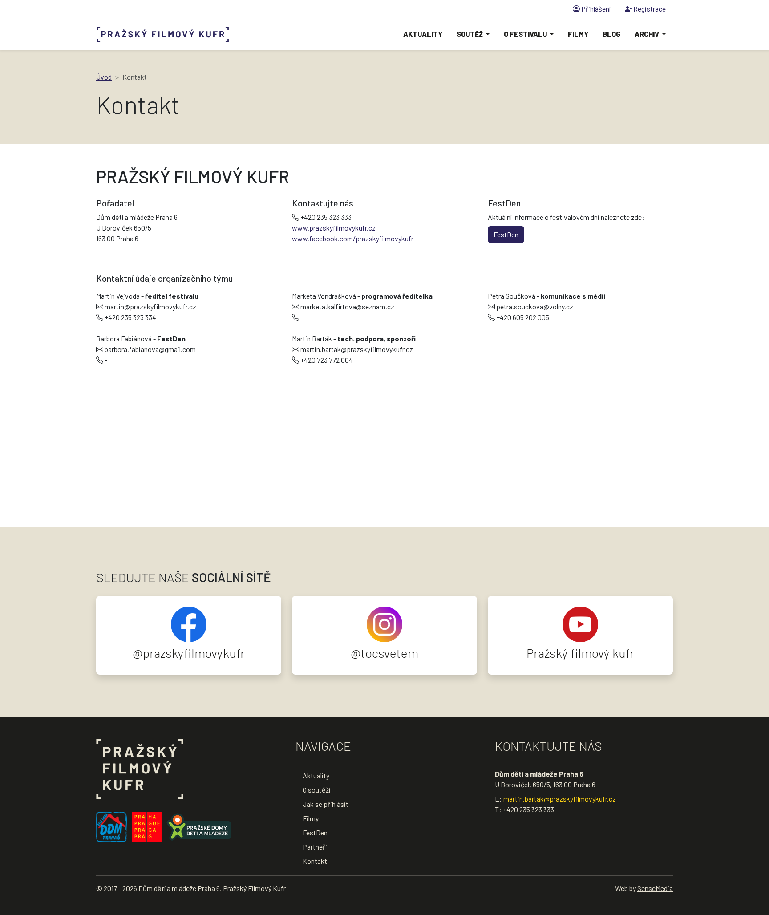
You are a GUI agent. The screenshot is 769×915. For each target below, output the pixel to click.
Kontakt (315, 861)
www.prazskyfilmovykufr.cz (334, 227)
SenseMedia (655, 888)
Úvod (104, 77)
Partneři (315, 846)
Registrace (649, 8)
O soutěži (317, 789)
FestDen (506, 234)
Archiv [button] (647, 34)
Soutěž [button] (470, 34)
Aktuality (422, 34)
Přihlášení (595, 8)
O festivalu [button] (526, 34)
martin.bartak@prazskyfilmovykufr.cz (559, 798)
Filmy (578, 34)
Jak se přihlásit (325, 804)
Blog (611, 34)
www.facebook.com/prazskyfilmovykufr (352, 238)
